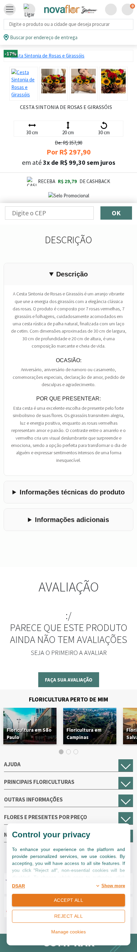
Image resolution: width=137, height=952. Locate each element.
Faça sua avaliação (68, 680)
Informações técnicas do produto (72, 492)
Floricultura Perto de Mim (68, 699)
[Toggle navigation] (10, 10)
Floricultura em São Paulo (29, 733)
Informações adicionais (72, 519)
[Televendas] (29, 9)
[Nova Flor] (70, 9)
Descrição (72, 274)
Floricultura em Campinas (84, 733)
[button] (111, 9)
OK (116, 213)
